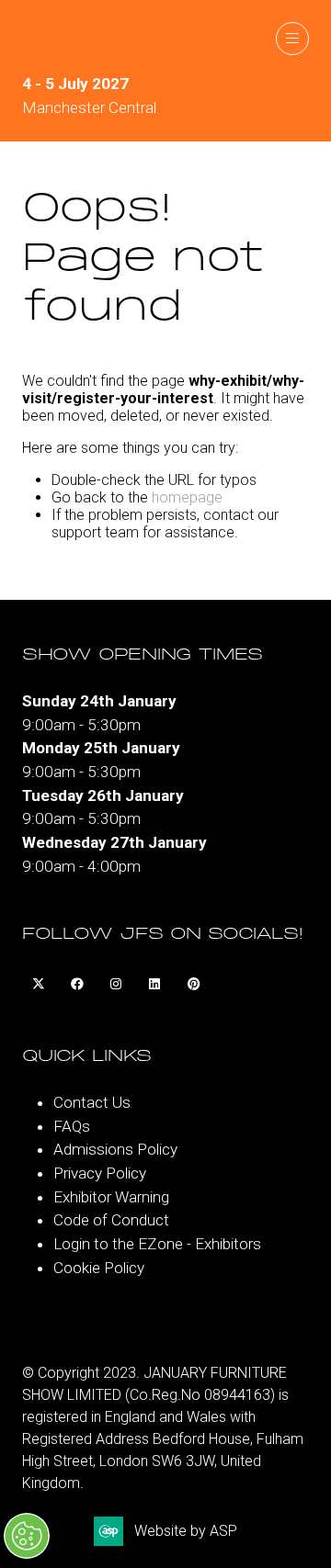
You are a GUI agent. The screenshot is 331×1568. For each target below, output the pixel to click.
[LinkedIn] (154, 984)
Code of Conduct (111, 1220)
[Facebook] (77, 984)
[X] (38, 984)
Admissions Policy (115, 1149)
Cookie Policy (98, 1267)
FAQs (71, 1126)
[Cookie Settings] (27, 1536)
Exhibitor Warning (111, 1197)
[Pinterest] (193, 984)
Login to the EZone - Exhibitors (157, 1244)
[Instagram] (115, 984)
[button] (292, 38)
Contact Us (92, 1102)
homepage (187, 497)
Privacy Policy (99, 1173)
